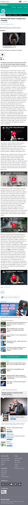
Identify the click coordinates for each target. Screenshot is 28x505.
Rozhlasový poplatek (20, 468)
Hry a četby (4, 305)
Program (14, 7)
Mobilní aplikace (5, 476)
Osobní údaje (9, 501)
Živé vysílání (4, 311)
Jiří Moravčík (7, 287)
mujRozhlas (3, 301)
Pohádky (4, 308)
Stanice (3, 462)
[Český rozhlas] (5, 1)
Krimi (12, 305)
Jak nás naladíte (18, 458)
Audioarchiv (20, 7)
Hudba (3, 15)
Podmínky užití (16, 501)
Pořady (15, 15)
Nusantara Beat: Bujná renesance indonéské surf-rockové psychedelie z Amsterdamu (17, 377)
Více (21, 15)
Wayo (9, 249)
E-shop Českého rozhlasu (9, 390)
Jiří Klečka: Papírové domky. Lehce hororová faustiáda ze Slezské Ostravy (16, 349)
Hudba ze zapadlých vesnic (7, 24)
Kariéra (16, 464)
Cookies (3, 501)
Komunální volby (5, 460)
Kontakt (16, 466)
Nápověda (17, 460)
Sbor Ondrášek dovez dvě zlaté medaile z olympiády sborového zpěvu (15, 330)
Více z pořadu (5, 361)
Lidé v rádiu (17, 462)
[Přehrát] (2, 54)
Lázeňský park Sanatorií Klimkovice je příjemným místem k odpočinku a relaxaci (17, 324)
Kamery (25, 7)
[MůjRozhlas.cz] (2, 30)
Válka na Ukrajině (5, 458)
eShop (2, 464)
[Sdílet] (3, 59)
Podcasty (3, 474)
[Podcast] (1, 59)
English (22, 501)
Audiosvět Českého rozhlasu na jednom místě (11, 317)
